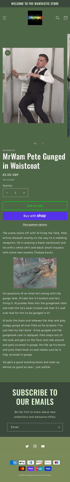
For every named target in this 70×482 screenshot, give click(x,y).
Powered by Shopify (43, 475)
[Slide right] (43, 144)
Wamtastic (30, 475)
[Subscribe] (59, 427)
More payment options (35, 224)
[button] (4, 18)
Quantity (7, 185)
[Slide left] (27, 144)
